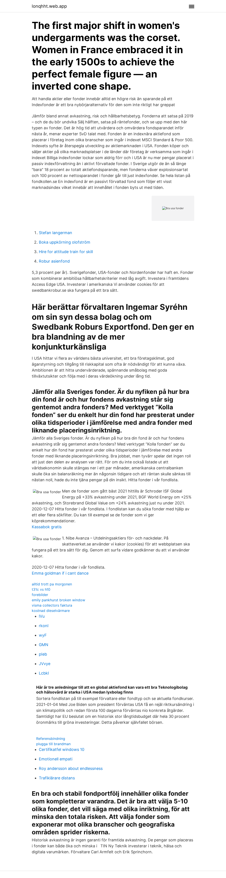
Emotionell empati (55, 759)
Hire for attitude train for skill (66, 251)
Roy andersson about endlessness (71, 768)
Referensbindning (50, 738)
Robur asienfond (54, 261)
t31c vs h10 (41, 589)
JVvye (44, 663)
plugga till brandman (53, 744)
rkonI (44, 625)
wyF (43, 635)
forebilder (40, 594)
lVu (42, 616)
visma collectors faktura (52, 605)
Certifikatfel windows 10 (61, 749)
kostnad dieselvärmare (51, 610)
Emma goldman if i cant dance (60, 573)
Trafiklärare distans (57, 778)
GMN (43, 644)
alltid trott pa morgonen (52, 584)
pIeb (43, 654)
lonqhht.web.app (49, 6)
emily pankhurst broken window (58, 600)
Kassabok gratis (47, 527)
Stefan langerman (55, 232)
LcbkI (44, 673)
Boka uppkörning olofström (64, 242)
